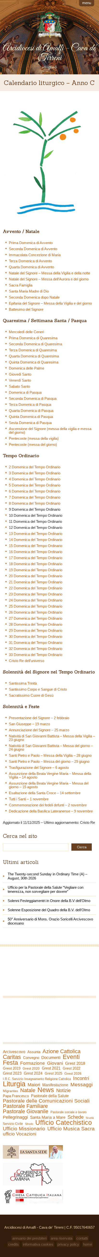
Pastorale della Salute (50, 1096)
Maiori (34, 1084)
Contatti (82, 1238)
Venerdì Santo (20, 380)
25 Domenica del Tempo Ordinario (35, 606)
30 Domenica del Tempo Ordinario (35, 636)
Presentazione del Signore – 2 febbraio (39, 718)
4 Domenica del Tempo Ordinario (34, 479)
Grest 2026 (72, 1073)
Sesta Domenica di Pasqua (30, 423)
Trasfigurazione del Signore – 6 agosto (39, 767)
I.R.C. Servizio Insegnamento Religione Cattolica (37, 1079)
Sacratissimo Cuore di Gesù (31, 695)
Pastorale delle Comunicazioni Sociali (46, 1100)
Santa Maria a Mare (47, 1117)
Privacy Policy (68, 1244)
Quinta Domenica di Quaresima (33, 362)
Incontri (81, 1078)
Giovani (55, 1063)
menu (86, 3)
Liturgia (14, 1083)
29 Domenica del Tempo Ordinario (35, 630)
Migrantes (10, 1091)
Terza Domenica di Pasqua (30, 404)
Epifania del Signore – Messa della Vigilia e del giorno (50, 303)
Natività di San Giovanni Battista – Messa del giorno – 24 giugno (51, 747)
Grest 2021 (51, 1068)
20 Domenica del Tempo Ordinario (35, 576)
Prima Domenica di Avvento (31, 243)
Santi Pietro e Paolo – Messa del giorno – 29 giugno (49, 761)
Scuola (90, 1117)
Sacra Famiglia (20, 285)
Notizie (63, 1090)
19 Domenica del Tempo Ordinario (35, 570)
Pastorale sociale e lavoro (68, 1112)
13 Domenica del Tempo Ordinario (35, 534)
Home (87, 1244)
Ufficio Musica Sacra (71, 1128)
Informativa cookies (38, 1244)
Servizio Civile (13, 1124)
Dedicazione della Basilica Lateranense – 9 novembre (51, 811)
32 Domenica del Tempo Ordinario (35, 649)
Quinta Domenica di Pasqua (31, 417)
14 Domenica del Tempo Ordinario (35, 540)
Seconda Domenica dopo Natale (34, 297)
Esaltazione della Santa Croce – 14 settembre (44, 793)
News (45, 1089)
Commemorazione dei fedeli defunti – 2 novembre (48, 805)
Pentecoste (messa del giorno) (33, 444)
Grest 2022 (71, 1068)
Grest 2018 (75, 1063)
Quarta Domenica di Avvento (31, 267)
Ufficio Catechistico (63, 1122)
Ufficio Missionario (24, 1128)
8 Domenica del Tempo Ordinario (34, 503)
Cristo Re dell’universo (26, 661)
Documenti (51, 1057)
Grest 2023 (12, 1073)
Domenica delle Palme (26, 368)
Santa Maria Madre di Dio (29, 291)
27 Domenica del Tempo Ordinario (35, 618)
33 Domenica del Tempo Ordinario (35, 655)
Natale (27, 1090)
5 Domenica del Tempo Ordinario (34, 485)
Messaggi (81, 1084)
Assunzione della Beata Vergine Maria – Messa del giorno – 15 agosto (48, 785)
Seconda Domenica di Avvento (33, 249)
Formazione (32, 1063)
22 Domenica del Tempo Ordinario (35, 588)
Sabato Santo (19, 386)
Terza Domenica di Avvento (30, 261)
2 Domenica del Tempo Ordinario (34, 467)
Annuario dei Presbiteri (29, 1238)
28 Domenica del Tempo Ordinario (35, 624)
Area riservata (61, 1238)
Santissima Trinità (23, 683)
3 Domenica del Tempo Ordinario (34, 473)
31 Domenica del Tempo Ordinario (35, 642)
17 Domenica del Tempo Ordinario (35, 558)
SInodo (29, 1123)
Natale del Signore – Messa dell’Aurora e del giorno (49, 279)
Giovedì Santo (20, 374)
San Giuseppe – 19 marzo (29, 724)
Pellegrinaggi (15, 1117)
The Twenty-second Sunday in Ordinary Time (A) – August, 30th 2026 (47, 876)
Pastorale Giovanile (25, 1111)
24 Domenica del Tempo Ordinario (35, 600)
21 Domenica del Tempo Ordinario (35, 582)
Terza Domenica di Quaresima (33, 350)
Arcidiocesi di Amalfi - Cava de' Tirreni (49, 53)
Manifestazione (55, 1085)
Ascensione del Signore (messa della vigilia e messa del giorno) (50, 430)
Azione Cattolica (61, 1051)
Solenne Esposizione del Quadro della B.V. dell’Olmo (49, 910)
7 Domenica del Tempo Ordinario (34, 497)
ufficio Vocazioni (19, 1134)
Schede (76, 1117)
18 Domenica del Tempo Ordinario (35, 564)
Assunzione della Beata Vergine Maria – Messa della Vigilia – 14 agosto (50, 775)
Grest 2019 (11, 1068)
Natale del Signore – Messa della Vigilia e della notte (49, 273)
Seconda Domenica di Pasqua (32, 398)
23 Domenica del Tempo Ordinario (35, 594)
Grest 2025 (53, 1073)
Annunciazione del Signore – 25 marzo (39, 730)
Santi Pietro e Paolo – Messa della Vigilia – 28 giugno (50, 755)
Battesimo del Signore (26, 309)
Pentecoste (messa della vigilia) (34, 438)
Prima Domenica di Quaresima (33, 338)
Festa (10, 1062)
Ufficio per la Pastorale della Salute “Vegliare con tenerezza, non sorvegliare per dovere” (45, 889)
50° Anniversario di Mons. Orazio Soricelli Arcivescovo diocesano (50, 921)
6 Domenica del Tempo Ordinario (34, 491)
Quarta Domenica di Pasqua (31, 411)
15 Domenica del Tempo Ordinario (35, 546)
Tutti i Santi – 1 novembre (29, 799)
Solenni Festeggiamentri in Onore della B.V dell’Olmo (49, 901)
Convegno (31, 1058)
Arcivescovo (14, 1051)
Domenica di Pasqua (25, 392)
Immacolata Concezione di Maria (35, 255)
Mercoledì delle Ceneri (26, 332)
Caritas (12, 1057)
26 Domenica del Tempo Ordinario (35, 612)
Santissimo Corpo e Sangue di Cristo (38, 689)
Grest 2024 (33, 1073)
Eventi (71, 1056)
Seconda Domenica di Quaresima (35, 344)
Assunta (33, 1052)
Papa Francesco (16, 1096)
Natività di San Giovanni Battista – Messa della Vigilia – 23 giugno (52, 738)
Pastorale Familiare (25, 1106)
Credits (13, 1244)
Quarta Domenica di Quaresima (34, 356)
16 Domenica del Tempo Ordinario (35, 552)
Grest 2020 (31, 1068)
